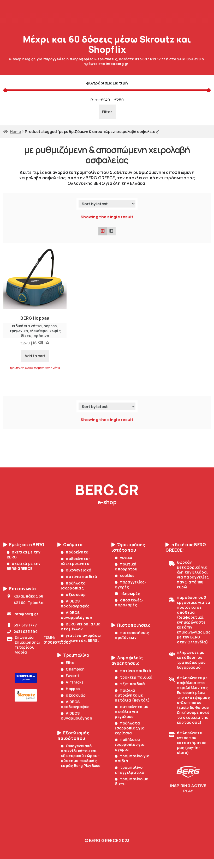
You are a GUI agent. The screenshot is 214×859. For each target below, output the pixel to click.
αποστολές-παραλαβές (129, 602)
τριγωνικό (18, 330)
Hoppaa (73, 688)
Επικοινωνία (22, 589)
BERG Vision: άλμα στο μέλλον (80, 626)
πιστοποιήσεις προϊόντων (132, 635)
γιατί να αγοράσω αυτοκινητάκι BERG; (81, 638)
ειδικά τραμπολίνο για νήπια (42, 368)
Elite (70, 662)
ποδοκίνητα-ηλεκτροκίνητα (75, 561)
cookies (127, 575)
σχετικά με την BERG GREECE (23, 566)
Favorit (72, 675)
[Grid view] (102, 231)
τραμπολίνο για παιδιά (132, 758)
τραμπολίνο (17, 368)
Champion (75, 669)
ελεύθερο (38, 330)
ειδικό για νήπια (27, 325)
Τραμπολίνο (76, 655)
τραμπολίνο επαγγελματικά (129, 770)
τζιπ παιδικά (132, 683)
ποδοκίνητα (77, 552)
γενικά (126, 557)
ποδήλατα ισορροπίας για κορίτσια (130, 728)
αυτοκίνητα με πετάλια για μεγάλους (131, 711)
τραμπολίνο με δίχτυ (131, 781)
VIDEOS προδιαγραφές (75, 603)
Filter (107, 111)
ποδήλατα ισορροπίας (73, 585)
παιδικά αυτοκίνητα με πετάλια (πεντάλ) (132, 695)
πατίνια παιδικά (81, 576)
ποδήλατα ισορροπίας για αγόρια (130, 744)
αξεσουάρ (76, 594)
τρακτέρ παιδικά (136, 677)
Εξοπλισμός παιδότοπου (73, 735)
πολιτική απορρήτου (126, 566)
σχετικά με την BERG (23, 554)
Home (15, 131)
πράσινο (41, 335)
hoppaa (50, 325)
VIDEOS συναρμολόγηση (76, 615)
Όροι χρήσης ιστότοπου (128, 547)
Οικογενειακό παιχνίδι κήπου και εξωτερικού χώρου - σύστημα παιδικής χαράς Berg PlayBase (81, 755)
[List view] (111, 231)
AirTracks (75, 682)
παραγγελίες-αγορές (130, 584)
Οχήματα (72, 544)
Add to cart (35, 355)
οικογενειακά (78, 570)
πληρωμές (130, 593)
